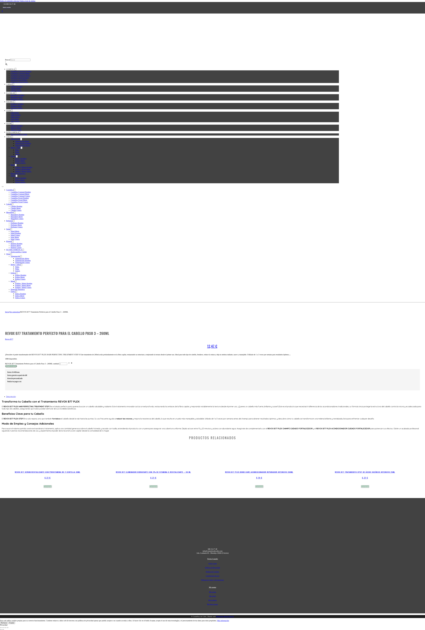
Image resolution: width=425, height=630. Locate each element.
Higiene (9, 123)
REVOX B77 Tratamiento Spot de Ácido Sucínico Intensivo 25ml (365, 472)
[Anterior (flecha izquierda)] (1, 629)
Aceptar (11, 623)
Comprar (47, 486)
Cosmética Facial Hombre (20, 78)
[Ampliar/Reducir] (1, 627)
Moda (13, 165)
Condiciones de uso (212, 576)
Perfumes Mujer (16, 106)
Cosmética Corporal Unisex (21, 76)
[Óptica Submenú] (16, 176)
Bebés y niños (16, 148)
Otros (8, 137)
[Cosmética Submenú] (15, 69)
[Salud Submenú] (12, 110)
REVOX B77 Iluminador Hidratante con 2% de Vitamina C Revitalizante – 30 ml (153, 472)
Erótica (13, 156)
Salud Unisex (15, 117)
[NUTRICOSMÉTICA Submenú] (19, 132)
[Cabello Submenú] (13, 84)
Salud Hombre (16, 115)
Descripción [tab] (11, 396)
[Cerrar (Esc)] (7, 627)
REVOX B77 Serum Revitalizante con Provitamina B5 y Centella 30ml (47, 472)
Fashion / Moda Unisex (23, 171)
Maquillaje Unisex (17, 99)
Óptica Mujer (20, 180)
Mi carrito (212, 596)
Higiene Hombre (17, 126)
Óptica (13, 176)
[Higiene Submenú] (12, 123)
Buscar (7, 60)
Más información (223, 621)
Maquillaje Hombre (17, 95)
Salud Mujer (15, 113)
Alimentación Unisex (22, 145)
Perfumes (9, 102)
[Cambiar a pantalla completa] (3, 627)
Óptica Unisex (20, 182)
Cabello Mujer (16, 89)
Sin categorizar (15, 312)
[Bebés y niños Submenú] (21, 148)
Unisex (17, 154)
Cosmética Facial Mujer (19, 80)
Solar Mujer (15, 119)
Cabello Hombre (16, 86)
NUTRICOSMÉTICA (12, 132)
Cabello (9, 84)
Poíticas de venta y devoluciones (212, 580)
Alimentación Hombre (23, 143)
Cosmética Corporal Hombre (21, 71)
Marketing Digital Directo (225, 616)
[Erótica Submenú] (17, 156)
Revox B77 (9, 339)
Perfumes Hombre (17, 104)
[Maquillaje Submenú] (15, 93)
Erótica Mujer (20, 161)
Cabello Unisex (16, 91)
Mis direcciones (212, 604)
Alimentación (15, 139)
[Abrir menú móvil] (3, 186)
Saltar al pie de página (27, 1)
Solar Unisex (15, 121)
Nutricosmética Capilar (19, 134)
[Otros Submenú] (12, 137)
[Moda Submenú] (16, 165)
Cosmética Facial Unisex (19, 82)
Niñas (17, 152)
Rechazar (4, 623)
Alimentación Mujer (22, 141)
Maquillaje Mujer (17, 97)
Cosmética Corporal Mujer (20, 73)
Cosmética (10, 69)
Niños (17, 150)
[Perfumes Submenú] (14, 101)
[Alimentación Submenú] (21, 139)
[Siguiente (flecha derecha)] (3, 629)
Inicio (7, 312)
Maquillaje (10, 93)
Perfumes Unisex (17, 108)
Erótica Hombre (21, 159)
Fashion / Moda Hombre (23, 167)
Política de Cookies (212, 572)
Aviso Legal (212, 563)
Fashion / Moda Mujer (23, 169)
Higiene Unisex (16, 130)
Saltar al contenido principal (9, 1)
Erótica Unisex (20, 163)
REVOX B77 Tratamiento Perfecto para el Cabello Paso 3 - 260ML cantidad (32, 364)
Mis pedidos (212, 600)
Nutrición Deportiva (18, 174)
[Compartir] (5, 627)
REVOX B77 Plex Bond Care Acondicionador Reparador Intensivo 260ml (259, 472)
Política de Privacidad (212, 568)
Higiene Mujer (16, 128)
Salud (8, 110)
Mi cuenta (212, 592)
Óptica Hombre (20, 178)
